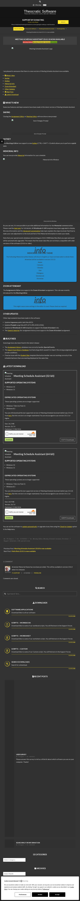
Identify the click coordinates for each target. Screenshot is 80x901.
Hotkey (7, 81)
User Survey (21, 754)
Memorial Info (10, 84)
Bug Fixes (9, 92)
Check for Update (66, 526)
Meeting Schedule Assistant (41, 42)
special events (25, 541)
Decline (40, 894)
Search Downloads (20, 662)
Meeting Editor (28, 42)
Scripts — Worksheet (21, 636)
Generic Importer (14, 330)
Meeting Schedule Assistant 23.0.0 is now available (32, 548)
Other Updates (10, 89)
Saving (7, 78)
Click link (72, 616)
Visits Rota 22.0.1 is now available (23, 551)
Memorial (21, 155)
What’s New (10, 75)
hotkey (34, 143)
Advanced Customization (31, 231)
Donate (63, 22)
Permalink (37, 573)
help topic (17, 228)
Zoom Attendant (10, 86)
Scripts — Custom (19, 649)
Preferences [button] (45, 889)
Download (9, 440)
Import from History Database (18, 350)
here (10, 415)
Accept (57, 894)
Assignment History (14, 347)
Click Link (72, 629)
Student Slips (25, 355)
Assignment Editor (17, 116)
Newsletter (53, 42)
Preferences (22, 894)
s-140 (18, 541)
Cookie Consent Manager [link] (11, 881)
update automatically (29, 526)
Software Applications (22, 609)
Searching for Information (28, 843)
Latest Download (12, 94)
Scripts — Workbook (21, 623)
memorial (13, 541)
